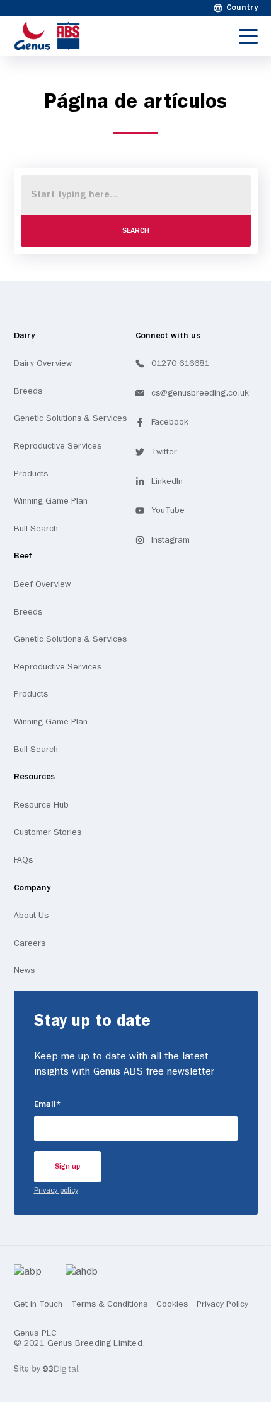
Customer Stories (47, 832)
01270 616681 (180, 363)
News (24, 970)
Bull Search (36, 529)
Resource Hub (41, 805)
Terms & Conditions (109, 1304)
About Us (31, 915)
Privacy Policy (222, 1304)
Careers (29, 943)
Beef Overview (42, 584)
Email (71, 1104)
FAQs (23, 860)
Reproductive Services (57, 446)
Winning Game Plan (51, 501)
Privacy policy (56, 1190)
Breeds (28, 391)
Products (31, 474)
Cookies (172, 1304)
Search (135, 231)
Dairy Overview (43, 363)
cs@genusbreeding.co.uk (200, 393)
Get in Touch (38, 1304)
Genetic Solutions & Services (70, 418)
